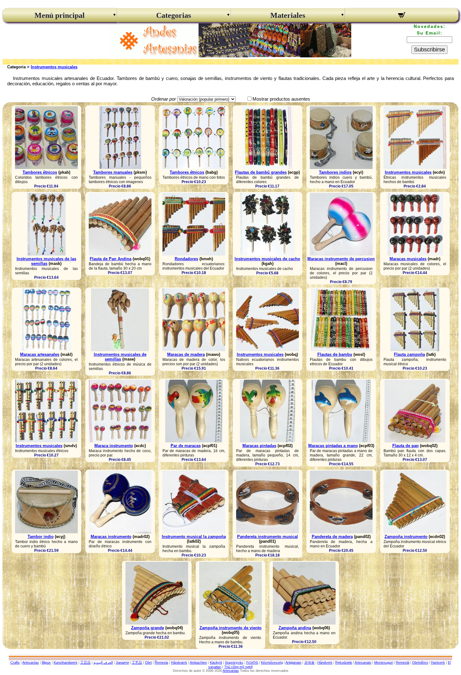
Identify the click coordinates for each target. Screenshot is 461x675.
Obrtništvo (420, 662)
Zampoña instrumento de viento (230, 627)
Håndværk (179, 662)
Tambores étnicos (40, 172)
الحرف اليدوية (103, 662)
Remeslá (402, 662)
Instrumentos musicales (54, 67)
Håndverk (324, 662)
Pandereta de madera (332, 536)
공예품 (309, 662)
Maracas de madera (186, 354)
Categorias (173, 15)
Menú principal (59, 15)
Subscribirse (429, 49)
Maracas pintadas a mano (333, 445)
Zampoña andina (294, 627)
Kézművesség (272, 662)
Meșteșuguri (383, 662)
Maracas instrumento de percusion (341, 258)
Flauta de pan (405, 445)
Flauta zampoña (409, 354)
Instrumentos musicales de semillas (120, 356)
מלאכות (252, 662)
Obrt (148, 662)
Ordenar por (163, 99)
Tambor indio (41, 536)
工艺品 (137, 662)
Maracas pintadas (259, 445)
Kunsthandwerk (65, 662)
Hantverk (438, 662)
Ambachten (198, 662)
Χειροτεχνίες (234, 662)
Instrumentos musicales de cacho (267, 258)
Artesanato (363, 662)
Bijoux (46, 662)
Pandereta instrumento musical (267, 536)
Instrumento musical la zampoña (194, 536)
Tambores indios (335, 172)
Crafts (15, 662)
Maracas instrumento (111, 536)
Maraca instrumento (113, 445)
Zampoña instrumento (405, 536)
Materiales (287, 15)
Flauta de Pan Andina (110, 258)
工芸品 (85, 662)
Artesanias (231, 670)
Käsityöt (216, 662)
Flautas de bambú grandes (261, 172)
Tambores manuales (112, 172)
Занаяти (122, 662)
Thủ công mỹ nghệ (238, 667)
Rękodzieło (343, 662)
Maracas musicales (408, 258)
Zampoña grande (147, 627)
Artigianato (293, 662)
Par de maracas (186, 445)
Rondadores (186, 258)
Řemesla (161, 662)
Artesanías (30, 662)
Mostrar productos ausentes (281, 99)
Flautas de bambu (334, 354)
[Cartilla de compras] (402, 16)
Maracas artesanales (39, 354)
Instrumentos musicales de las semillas (46, 261)
